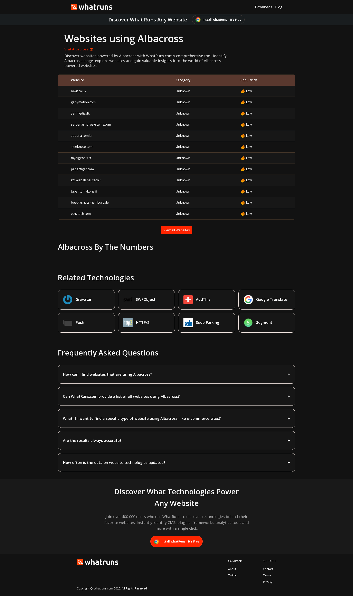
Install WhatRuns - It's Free (222, 19)
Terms (267, 575)
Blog (278, 7)
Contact (268, 569)
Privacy (267, 582)
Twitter (233, 575)
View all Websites (176, 230)
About (232, 569)
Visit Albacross (76, 49)
